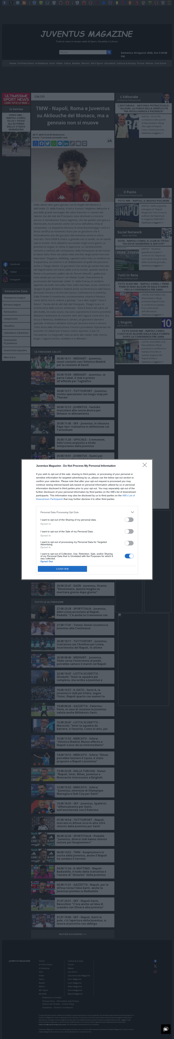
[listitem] (87, 512)
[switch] (129, 519)
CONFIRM (62, 569)
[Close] (146, 466)
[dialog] (87, 519)
